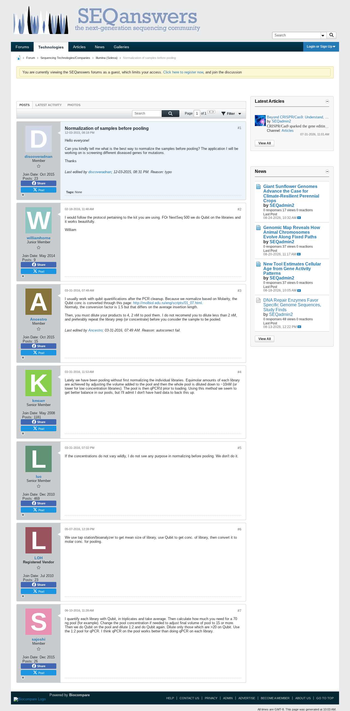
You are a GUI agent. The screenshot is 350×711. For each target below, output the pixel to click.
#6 (239, 529)
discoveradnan (99, 172)
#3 (239, 291)
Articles (79, 47)
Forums (22, 47)
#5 (239, 448)
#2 (239, 209)
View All (264, 143)
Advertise (246, 698)
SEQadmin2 (281, 121)
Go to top (325, 698)
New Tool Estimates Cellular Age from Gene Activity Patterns (292, 269)
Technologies (51, 47)
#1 (239, 128)
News (99, 47)
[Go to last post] (299, 217)
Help (170, 698)
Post (41, 190)
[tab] (24, 104)
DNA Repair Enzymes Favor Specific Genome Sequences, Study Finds (292, 305)
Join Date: (31, 174)
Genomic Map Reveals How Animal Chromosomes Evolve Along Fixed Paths (291, 232)
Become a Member (275, 698)
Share (41, 183)
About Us (303, 698)
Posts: (28, 178)
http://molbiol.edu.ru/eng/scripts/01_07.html (167, 303)
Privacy (211, 698)
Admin (228, 698)
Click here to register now (183, 72)
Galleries (121, 47)
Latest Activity (49, 105)
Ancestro (95, 330)
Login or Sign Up (319, 46)
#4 (239, 372)
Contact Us (189, 698)
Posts (24, 105)
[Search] (331, 35)
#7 (239, 611)
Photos (74, 105)
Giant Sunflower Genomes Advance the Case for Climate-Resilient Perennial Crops (291, 193)
